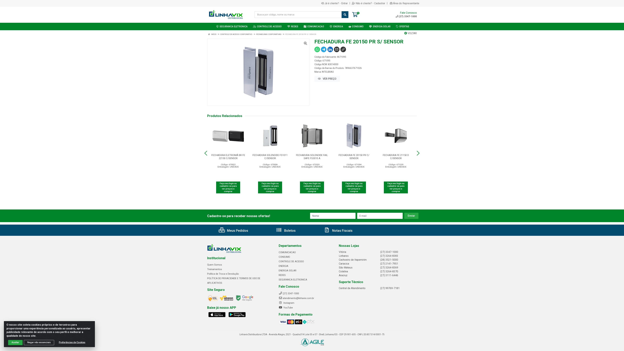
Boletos (289, 231)
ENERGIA (283, 266)
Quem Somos (214, 264)
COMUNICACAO (287, 252)
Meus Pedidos (237, 231)
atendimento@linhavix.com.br (298, 298)
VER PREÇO (329, 78)
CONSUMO (284, 256)
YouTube (288, 307)
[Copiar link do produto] (343, 49)
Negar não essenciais (39, 342)
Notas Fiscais (341, 231)
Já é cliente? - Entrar (336, 3)
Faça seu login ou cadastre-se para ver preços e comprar (228, 187)
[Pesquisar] (345, 14)
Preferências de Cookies (72, 342)
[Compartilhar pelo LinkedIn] (330, 49)
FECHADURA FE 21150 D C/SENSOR (396, 157)
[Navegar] (206, 153)
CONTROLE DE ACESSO (291, 261)
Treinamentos (214, 269)
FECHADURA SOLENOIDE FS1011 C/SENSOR (270, 157)
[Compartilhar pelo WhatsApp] (317, 49)
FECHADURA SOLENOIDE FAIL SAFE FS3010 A (312, 157)
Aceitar (15, 342)
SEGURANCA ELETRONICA (293, 279)
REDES (282, 275)
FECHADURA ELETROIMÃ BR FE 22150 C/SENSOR (228, 157)
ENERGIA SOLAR (287, 270)
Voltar (412, 33)
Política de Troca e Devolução (223, 273)
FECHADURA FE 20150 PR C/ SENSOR (354, 157)
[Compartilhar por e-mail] (336, 49)
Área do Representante (406, 3)
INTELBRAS (328, 72)
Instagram (288, 302)
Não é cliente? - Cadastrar (370, 3)
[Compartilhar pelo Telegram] (323, 49)
